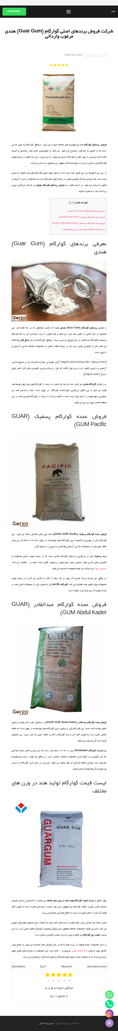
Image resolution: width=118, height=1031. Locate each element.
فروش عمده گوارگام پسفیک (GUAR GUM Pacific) (82, 217)
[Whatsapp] (109, 994)
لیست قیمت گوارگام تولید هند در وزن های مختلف (84, 229)
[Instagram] (109, 1013)
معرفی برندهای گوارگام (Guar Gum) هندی (86, 211)
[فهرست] (68, 11)
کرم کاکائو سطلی (79, 951)
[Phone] (109, 1004)
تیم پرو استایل (46, 1023)
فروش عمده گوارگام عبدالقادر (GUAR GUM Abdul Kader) (78, 223)
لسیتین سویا (100, 568)
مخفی (72, 203)
